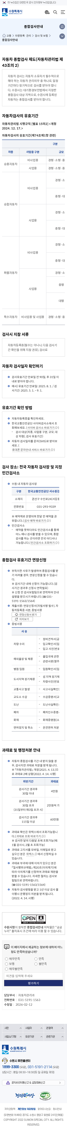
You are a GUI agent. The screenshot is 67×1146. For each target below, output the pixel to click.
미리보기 (24, 619)
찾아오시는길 (44, 1109)
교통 (9, 35)
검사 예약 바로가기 (35, 521)
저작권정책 (9, 1109)
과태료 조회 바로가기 (28, 836)
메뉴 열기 (62, 36)
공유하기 (62, 26)
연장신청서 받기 (28, 614)
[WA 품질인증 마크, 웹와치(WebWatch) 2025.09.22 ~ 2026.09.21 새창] (45, 1096)
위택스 (30, 854)
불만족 (43, 963)
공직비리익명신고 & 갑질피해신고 (28, 1082)
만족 (41, 958)
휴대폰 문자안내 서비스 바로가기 (31, 450)
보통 (12, 963)
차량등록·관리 (23, 35)
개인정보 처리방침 (26, 1109)
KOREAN (47, 12)
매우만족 (14, 958)
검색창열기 (55, 12)
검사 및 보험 (41, 35)
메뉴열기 (63, 12)
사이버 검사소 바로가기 (41, 428)
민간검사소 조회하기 (43, 543)
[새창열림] (33, 919)
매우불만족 (16, 968)
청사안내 (57, 1109)
